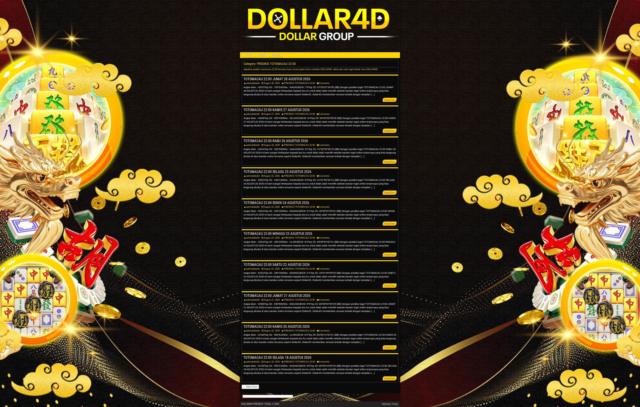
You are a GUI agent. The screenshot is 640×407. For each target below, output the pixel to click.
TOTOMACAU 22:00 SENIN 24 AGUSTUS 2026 (276, 203)
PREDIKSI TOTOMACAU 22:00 (299, 83)
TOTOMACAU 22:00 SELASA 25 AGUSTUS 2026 (277, 172)
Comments (324, 83)
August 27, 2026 (272, 114)
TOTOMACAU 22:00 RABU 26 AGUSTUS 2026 (276, 141)
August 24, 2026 (272, 207)
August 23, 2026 (272, 238)
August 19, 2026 (272, 330)
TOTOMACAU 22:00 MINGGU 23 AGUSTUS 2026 (278, 234)
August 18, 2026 (272, 361)
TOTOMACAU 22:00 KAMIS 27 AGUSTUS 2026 (277, 110)
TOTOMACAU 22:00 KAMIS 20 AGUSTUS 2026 (277, 326)
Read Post (389, 100)
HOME (248, 55)
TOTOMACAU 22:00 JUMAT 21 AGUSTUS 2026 (277, 296)
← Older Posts (250, 386)
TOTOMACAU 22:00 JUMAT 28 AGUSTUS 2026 (277, 79)
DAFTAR (276, 55)
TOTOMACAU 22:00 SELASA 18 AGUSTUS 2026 (277, 357)
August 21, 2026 (272, 300)
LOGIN (262, 55)
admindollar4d (253, 83)
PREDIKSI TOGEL (390, 404)
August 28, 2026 (272, 83)
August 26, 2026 (272, 145)
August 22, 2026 (272, 269)
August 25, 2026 (272, 176)
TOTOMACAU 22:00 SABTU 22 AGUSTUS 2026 (277, 265)
